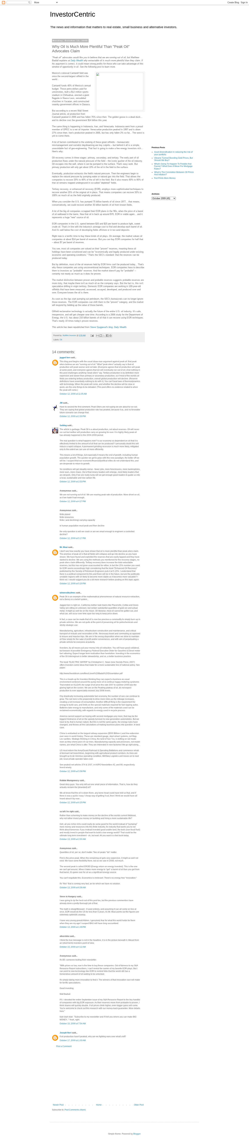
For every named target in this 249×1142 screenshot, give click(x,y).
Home (99, 1105)
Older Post (139, 1105)
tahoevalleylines (67, 593)
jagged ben (65, 357)
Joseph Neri (65, 1033)
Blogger (136, 1134)
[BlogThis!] (100, 335)
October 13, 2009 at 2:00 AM (73, 839)
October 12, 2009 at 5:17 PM (73, 538)
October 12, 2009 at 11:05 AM (73, 394)
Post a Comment (63, 1046)
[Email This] (97, 335)
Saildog (63, 425)
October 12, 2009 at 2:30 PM (73, 416)
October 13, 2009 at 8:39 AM (73, 887)
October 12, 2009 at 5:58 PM (73, 771)
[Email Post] (92, 335)
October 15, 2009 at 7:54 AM (73, 1023)
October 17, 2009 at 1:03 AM (73, 1040)
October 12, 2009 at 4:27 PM (73, 501)
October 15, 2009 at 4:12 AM (73, 947)
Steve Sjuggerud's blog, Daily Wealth (108, 327)
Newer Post (58, 1105)
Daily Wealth (77, 60)
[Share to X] (104, 335)
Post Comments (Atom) (75, 1110)
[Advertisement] (98, 1075)
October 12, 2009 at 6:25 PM (73, 802)
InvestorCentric (72, 14)
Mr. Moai (64, 547)
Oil (61, 340)
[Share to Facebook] (107, 335)
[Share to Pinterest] (110, 335)
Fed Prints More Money (164, 178)
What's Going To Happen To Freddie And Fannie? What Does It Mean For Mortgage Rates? (173, 166)
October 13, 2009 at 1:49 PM (73, 927)
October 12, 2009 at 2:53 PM (73, 481)
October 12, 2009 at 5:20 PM (73, 583)
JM (61, 403)
